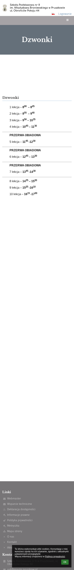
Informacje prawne (18, 514)
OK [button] (64, 562)
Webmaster (14, 498)
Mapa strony (14, 531)
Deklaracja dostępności (21, 509)
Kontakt (12, 542)
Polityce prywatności (55, 556)
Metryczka (13, 525)
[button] (53, 14)
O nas (10, 536)
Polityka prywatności (20, 520)
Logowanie (65, 13)
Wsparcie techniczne (19, 504)
